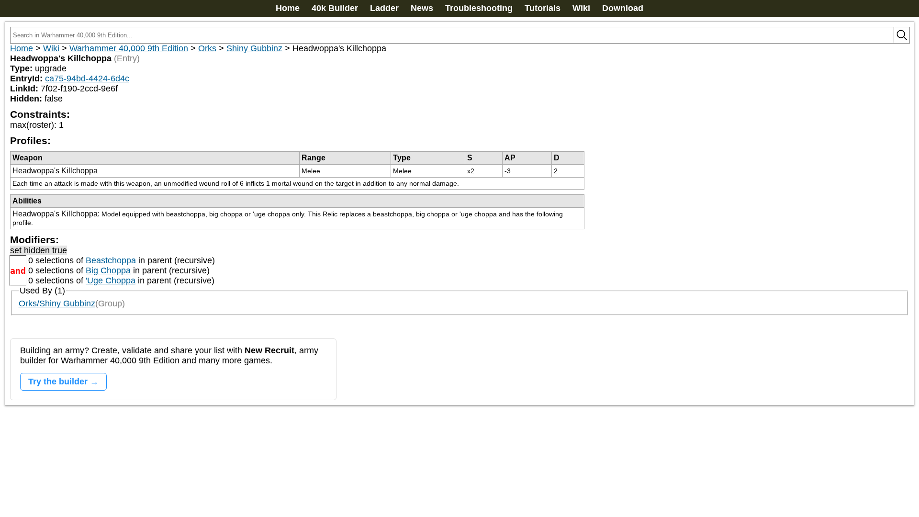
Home (288, 8)
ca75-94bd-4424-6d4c (87, 78)
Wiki (581, 8)
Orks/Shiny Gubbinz (57, 303)
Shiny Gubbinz (254, 48)
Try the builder (58, 381)
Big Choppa (108, 270)
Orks (207, 48)
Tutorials (542, 8)
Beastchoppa (111, 260)
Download (622, 8)
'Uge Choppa (110, 280)
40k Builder (335, 8)
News (422, 8)
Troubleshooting (479, 8)
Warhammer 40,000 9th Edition (128, 48)
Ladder (384, 8)
